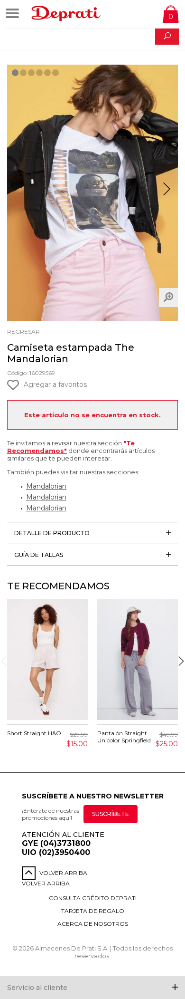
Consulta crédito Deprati (93, 898)
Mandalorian (46, 486)
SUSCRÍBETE (110, 813)
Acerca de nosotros (92, 923)
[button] (166, 193)
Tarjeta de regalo (92, 910)
